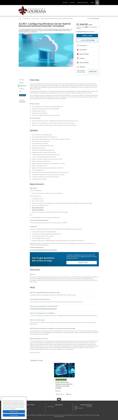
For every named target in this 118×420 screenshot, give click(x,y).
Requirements (22, 85)
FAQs (20, 91)
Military (75, 406)
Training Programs (26, 18)
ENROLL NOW (87, 36)
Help (75, 409)
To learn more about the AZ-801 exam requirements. (43, 250)
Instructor (21, 88)
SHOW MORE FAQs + (35, 352)
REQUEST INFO (93, 71)
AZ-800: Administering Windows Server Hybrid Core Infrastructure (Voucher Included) (63, 385)
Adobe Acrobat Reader (37, 210)
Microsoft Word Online (38, 207)
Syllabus (21, 82)
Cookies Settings (14, 415)
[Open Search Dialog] (97, 2)
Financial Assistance (78, 408)
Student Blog (89, 406)
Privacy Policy (61, 416)
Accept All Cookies (13, 411)
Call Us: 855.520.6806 (93, 18)
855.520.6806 (22, 102)
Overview (21, 79)
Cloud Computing (35, 18)
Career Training (50, 406)
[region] (14, 408)
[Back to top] (59, 404)
